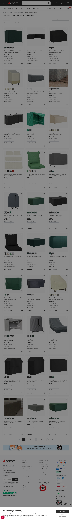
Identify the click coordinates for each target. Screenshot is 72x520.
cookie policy (16, 516)
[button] (3, 517)
